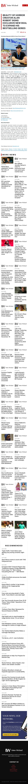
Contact (13, 768)
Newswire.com (17, 71)
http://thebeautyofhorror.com (19, 108)
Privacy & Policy (13, 770)
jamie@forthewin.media (6, 118)
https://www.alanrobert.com (17, 110)
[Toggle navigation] (25, 5)
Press (13, 765)
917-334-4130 (4, 120)
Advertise (13, 766)
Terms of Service (13, 769)
